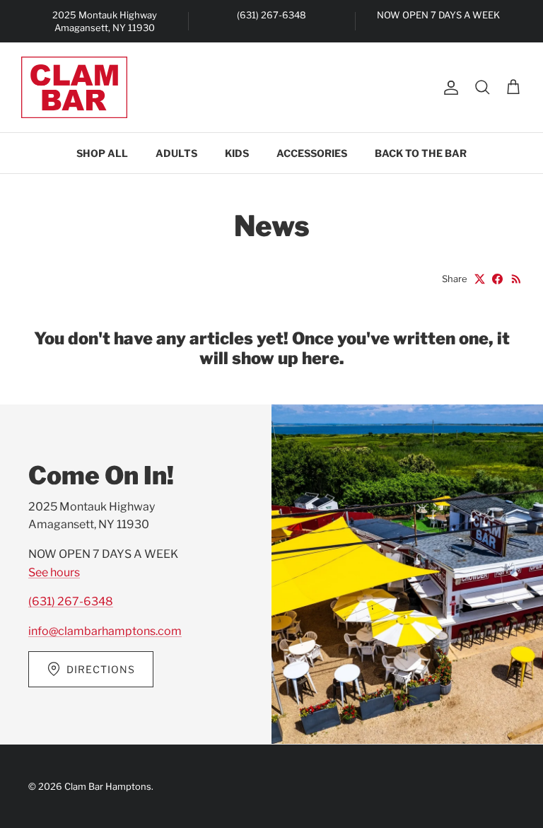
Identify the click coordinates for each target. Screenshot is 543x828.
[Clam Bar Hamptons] (74, 87)
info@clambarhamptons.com (105, 631)
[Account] (448, 87)
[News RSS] (516, 279)
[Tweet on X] (479, 279)
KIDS (237, 153)
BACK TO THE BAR (421, 153)
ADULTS (176, 153)
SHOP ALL (102, 153)
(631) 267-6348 (70, 601)
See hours (54, 572)
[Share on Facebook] (497, 279)
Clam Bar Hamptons (107, 786)
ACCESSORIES (311, 153)
